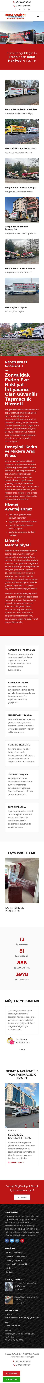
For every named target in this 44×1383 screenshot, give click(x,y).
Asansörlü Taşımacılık (16, 1264)
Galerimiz (11, 1268)
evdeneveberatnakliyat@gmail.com (23, 1317)
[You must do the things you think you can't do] (9, 1286)
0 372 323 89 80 (23, 1365)
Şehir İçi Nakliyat (14, 1260)
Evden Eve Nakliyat (15, 1252)
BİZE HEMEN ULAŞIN (4, 36)
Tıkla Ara (12, 1373)
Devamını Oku (15, 1163)
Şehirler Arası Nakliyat (16, 1256)
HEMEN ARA (22, 1197)
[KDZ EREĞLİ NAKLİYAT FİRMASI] (22, 1105)
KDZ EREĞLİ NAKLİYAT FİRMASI (20, 1136)
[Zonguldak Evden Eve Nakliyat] (15, 16)
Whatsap (12, 1379)
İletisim (9, 1272)
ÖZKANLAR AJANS (31, 1354)
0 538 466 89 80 (23, 2)
